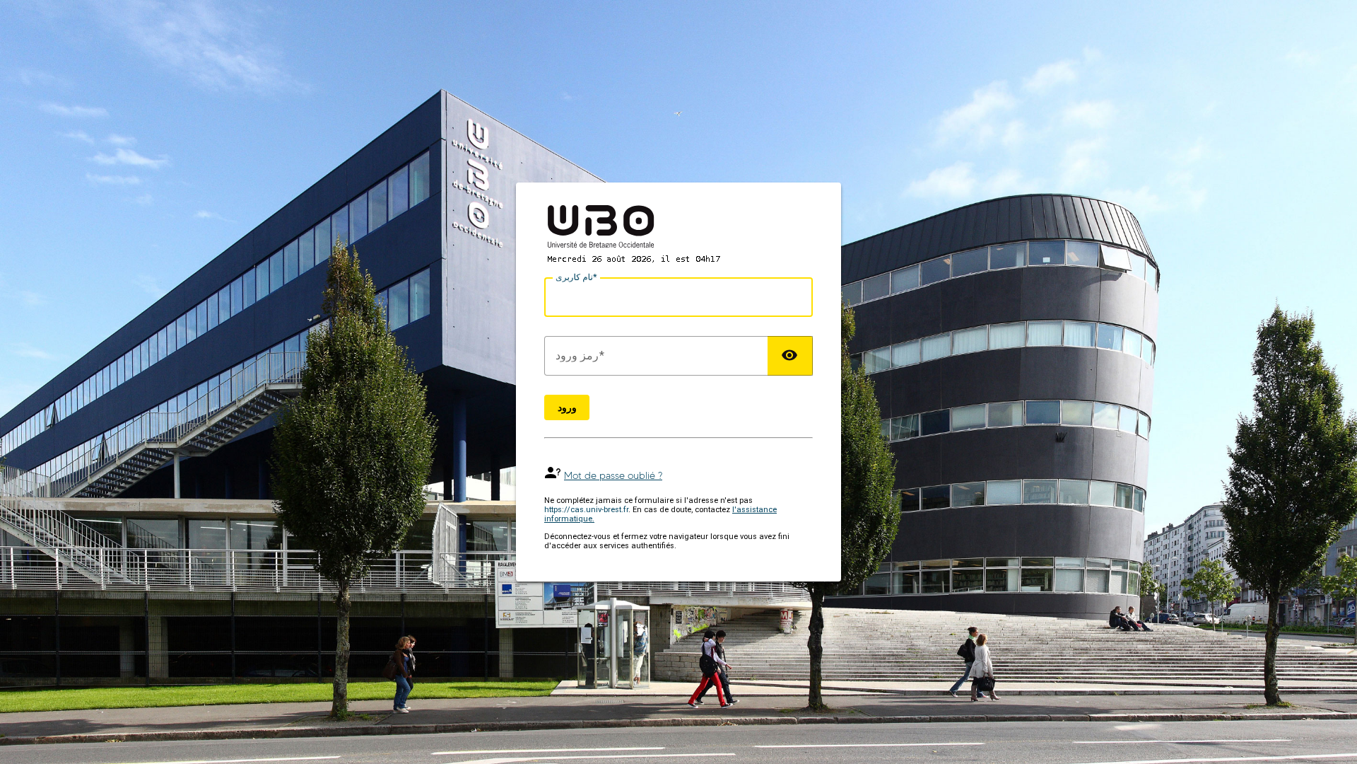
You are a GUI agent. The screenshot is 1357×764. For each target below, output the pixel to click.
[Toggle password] (790, 356)
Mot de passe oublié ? (613, 476)
